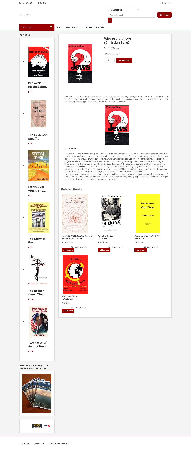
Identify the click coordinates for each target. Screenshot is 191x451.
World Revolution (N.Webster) (69, 297)
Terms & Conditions (58, 443)
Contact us (44, 3)
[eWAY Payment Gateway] (37, 426)
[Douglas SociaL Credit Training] (36, 393)
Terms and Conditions (93, 27)
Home (59, 27)
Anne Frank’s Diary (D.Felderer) (106, 237)
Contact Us (72, 27)
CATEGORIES (27, 27)
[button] (27, 426)
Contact (26, 443)
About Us (39, 443)
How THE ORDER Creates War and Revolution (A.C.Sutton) (77, 237)
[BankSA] (47, 426)
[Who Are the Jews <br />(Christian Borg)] (80, 63)
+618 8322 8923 (27, 3)
